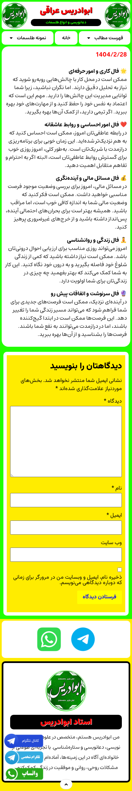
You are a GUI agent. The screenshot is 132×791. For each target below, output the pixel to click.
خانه (66, 38)
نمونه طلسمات (31, 38)
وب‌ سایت (111, 543)
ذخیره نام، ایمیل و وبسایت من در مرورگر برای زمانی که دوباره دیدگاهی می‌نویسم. (67, 580)
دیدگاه (113, 401)
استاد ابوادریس (66, 722)
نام (117, 488)
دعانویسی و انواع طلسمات (66, 22)
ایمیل (114, 515)
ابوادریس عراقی (66, 10)
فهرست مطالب (108, 38)
